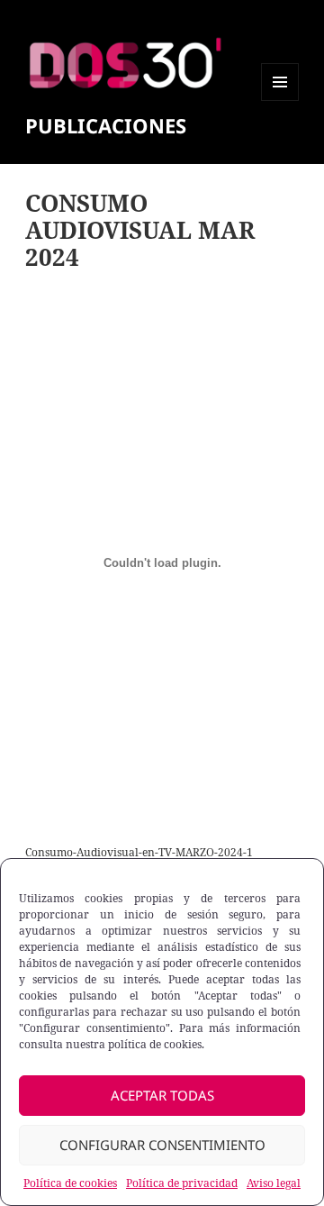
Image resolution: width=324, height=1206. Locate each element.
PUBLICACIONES (105, 125)
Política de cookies (70, 1183)
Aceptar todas (162, 1095)
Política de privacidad (182, 1183)
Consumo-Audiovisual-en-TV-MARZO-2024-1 (139, 852)
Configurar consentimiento (162, 1145)
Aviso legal (274, 1183)
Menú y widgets (280, 100)
